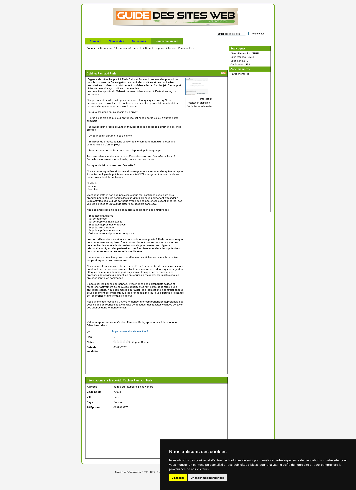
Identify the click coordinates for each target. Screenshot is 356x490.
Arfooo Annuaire (134, 472)
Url (88, 331)
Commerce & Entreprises (115, 47)
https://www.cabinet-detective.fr (130, 331)
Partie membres (239, 73)
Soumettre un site (167, 40)
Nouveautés (116, 40)
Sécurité (137, 47)
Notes (90, 341)
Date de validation (93, 349)
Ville (89, 397)
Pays (90, 402)
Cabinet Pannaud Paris (181, 47)
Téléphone (93, 407)
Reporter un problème (198, 103)
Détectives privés (155, 47)
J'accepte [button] (178, 477)
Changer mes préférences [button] (207, 477)
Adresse (92, 386)
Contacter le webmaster (199, 106)
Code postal (94, 391)
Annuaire (95, 40)
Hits (89, 336)
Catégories (139, 40)
